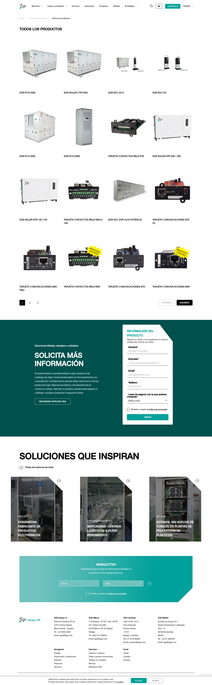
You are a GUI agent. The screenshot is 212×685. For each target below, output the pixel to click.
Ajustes (155, 680)
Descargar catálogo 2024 (52, 401)
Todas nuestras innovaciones (101, 656)
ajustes (120, 682)
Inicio (21, 18)
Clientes (116, 6)
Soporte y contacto (97, 653)
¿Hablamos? (172, 6)
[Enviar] (150, 583)
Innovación (89, 6)
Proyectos (103, 6)
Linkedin (126, 656)
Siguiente (185, 303)
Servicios (76, 6)
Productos (58, 663)
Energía (57, 653)
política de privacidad (158, 409)
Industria (57, 660)
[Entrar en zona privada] (159, 6)
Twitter (126, 653)
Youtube (126, 660)
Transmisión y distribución (65, 656)
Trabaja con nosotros (97, 660)
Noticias (92, 663)
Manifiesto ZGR (95, 667)
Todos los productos (38, 18)
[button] (151, 6)
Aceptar (138, 680)
